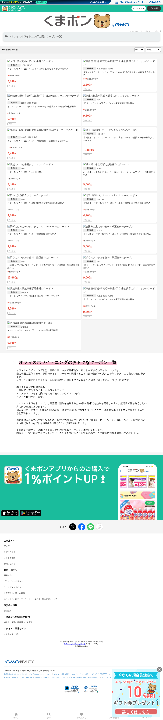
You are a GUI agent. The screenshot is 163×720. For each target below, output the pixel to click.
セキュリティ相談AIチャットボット (104, 674)
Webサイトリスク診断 (80, 674)
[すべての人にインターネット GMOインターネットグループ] (141, 2)
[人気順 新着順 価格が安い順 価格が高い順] (153, 49)
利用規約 (7, 575)
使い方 (7, 546)
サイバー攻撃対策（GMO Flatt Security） (84, 677)
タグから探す (9, 552)
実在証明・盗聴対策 (11, 677)
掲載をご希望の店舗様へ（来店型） (19, 622)
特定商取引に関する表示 (14, 593)
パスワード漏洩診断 (61, 674)
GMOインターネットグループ (74, 644)
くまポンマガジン (11, 634)
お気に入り (81, 718)
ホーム (16, 718)
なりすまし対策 (107, 677)
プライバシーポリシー (13, 581)
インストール (138, 8)
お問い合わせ (9, 564)
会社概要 (7, 611)
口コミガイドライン (12, 587)
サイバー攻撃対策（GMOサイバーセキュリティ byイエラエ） (43, 677)
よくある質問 (9, 558)
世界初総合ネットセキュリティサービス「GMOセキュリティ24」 (27, 674)
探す (49, 718)
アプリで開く (153, 8)
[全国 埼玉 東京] (139, 49)
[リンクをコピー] (99, 526)
